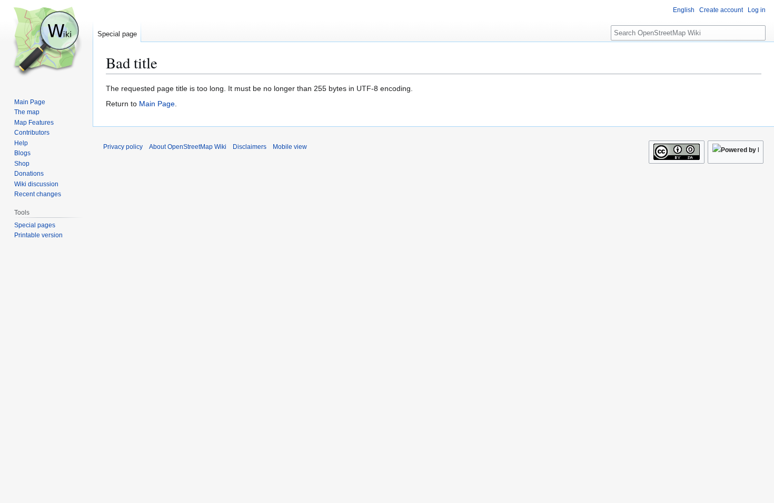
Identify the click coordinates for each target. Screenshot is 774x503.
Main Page (157, 103)
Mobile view (290, 146)
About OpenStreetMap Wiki (187, 146)
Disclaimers (249, 146)
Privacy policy (123, 146)
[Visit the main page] (46, 42)
